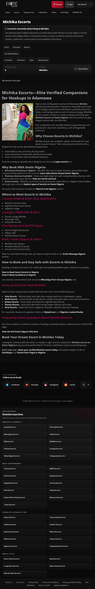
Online (9, 60)
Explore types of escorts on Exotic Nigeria (44, 184)
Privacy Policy (33, 582)
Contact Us (20, 582)
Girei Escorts (11, 307)
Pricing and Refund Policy (72, 582)
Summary (16, 47)
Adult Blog (64, 12)
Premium (21, 60)
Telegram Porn (29, 12)
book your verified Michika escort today (37, 350)
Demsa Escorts (12, 304)
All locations (43, 60)
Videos (53, 12)
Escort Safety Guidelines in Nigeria (19, 275)
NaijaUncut (50, 312)
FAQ (86, 582)
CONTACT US (77, 12)
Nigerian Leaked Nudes (71, 312)
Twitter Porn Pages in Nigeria (31, 352)
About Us (8, 582)
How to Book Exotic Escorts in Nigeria (20, 272)
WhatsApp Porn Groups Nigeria (56, 279)
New (31, 60)
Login (71, 4)
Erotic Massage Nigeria (74, 254)
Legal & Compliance (61, 585)
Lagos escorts (61, 161)
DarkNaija (7, 352)
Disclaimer (30, 585)
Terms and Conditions (50, 582)
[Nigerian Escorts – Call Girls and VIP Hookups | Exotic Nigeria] (11, 4)
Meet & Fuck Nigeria (46, 189)
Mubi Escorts (11, 299)
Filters (6, 47)
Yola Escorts (11, 296)
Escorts (16, 12)
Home (8, 12)
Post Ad (58, 4)
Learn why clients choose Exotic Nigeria (59, 173)
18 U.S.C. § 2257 (44, 585)
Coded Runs (42, 12)
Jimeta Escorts (12, 302)
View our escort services (44, 178)
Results (27, 47)
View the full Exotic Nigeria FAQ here (20, 331)
